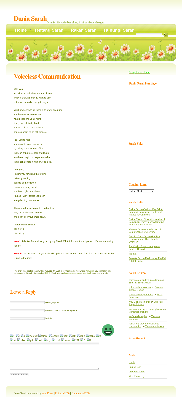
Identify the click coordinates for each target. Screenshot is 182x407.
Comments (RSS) (80, 393)
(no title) (133, 253)
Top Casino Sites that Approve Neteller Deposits (144, 247)
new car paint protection (141, 294)
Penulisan (89, 271)
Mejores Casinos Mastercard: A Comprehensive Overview (145, 230)
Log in (132, 362)
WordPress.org (136, 376)
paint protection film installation (145, 280)
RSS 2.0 (48, 273)
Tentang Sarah (48, 30)
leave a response (71, 273)
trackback (87, 273)
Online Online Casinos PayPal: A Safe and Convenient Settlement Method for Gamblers (146, 212)
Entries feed (135, 367)
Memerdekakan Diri (139, 311)
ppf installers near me (140, 287)
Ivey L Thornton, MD (139, 302)
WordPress (47, 393)
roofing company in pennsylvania (145, 309)
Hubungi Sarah (119, 30)
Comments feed (137, 371)
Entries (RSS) (62, 393)
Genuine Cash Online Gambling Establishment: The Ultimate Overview (145, 239)
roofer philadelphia (138, 316)
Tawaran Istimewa (154, 326)
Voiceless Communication (47, 76)
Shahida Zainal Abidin (140, 282)
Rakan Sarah (84, 30)
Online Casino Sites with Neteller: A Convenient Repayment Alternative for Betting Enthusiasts (147, 222)
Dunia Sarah (30, 18)
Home (21, 30)
